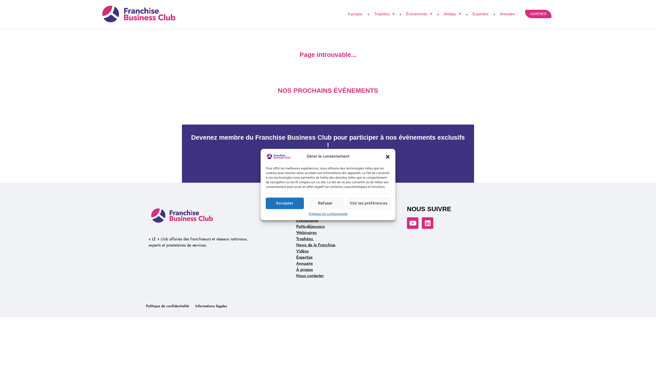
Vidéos (302, 251)
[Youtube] (412, 223)
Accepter (284, 203)
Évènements (416, 14)
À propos (304, 269)
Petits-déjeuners (310, 226)
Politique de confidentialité (328, 214)
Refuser (325, 203)
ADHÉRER (538, 14)
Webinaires (306, 232)
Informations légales (211, 306)
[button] (387, 156)
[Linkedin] (427, 223)
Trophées (382, 14)
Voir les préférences (368, 203)
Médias (450, 14)
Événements (307, 220)
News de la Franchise (315, 245)
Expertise (480, 14)
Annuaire (507, 14)
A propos (355, 14)
